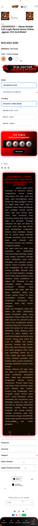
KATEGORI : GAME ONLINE (12, 104)
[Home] (15, 6)
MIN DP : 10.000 (8, 117)
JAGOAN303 (10, 188)
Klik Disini (19, 151)
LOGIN (11, 522)
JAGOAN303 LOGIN (10, 85)
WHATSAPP (26, 522)
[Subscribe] (31, 502)
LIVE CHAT (33, 522)
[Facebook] (2, 168)
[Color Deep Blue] (10, 59)
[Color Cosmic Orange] (3, 59)
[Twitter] (5, 168)
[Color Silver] (17, 59)
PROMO (3, 522)
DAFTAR (18, 522)
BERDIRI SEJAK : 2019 (10, 110)
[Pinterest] (9, 168)
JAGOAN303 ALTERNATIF (12, 92)
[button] (2, 7)
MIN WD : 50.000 (9, 123)
